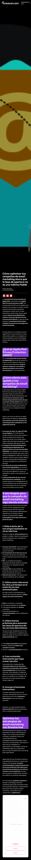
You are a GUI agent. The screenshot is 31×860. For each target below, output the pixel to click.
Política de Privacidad (16, 824)
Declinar (15, 852)
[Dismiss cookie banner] (25, 799)
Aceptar (15, 848)
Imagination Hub (25, 3)
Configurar (15, 844)
